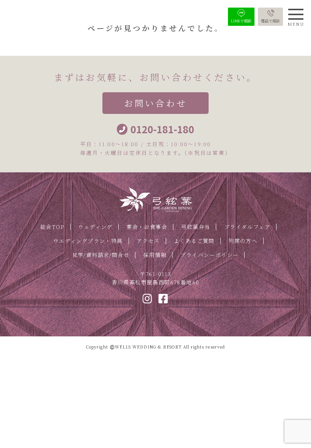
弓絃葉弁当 (195, 226)
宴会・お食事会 (146, 226)
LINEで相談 (241, 21)
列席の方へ (243, 241)
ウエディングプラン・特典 (88, 241)
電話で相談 (270, 21)
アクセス (148, 241)
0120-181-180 (162, 129)
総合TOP (52, 226)
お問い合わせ (155, 103)
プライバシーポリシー (209, 255)
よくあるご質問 (194, 241)
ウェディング (95, 226)
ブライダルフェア (247, 226)
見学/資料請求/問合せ (100, 255)
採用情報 (154, 255)
